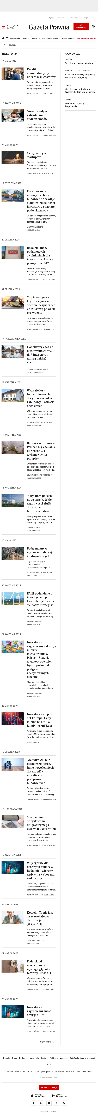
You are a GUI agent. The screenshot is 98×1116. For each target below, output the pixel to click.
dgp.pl (51, 18)
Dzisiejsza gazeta (12, 27)
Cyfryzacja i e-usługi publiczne (78, 71)
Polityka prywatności (58, 1058)
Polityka (68, 59)
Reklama (23, 1058)
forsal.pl (74, 18)
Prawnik (68, 85)
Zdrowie (68, 100)
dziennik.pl (62, 18)
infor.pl (85, 18)
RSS (49, 1065)
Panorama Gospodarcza (49, 1078)
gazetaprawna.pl (47, 1072)
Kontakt (6, 1058)
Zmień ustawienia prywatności (82, 1058)
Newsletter (70, 1072)
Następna (45, 1042)
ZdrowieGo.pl (59, 1072)
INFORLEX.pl (35, 1072)
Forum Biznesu (87, 1072)
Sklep (94, 18)
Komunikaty (34, 1058)
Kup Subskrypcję (81, 26)
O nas (14, 1058)
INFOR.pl (26, 1072)
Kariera (44, 1058)
